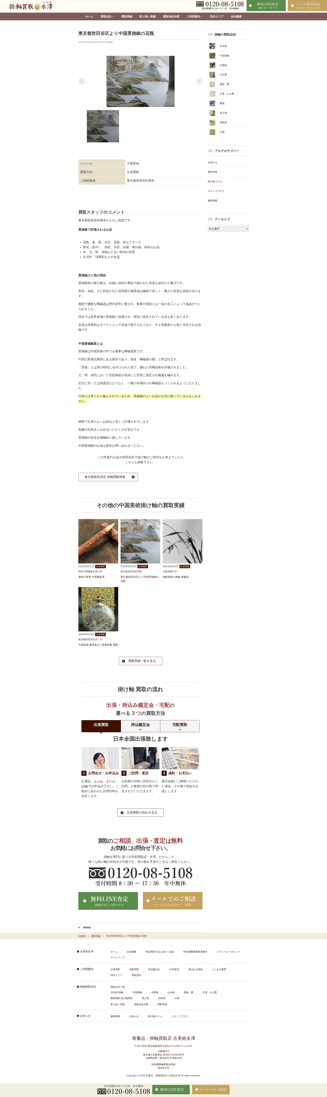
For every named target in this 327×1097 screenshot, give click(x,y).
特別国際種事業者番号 (195, 951)
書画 (222, 103)
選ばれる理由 (195, 969)
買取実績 (126, 16)
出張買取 (115, 969)
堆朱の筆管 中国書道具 (91, 576)
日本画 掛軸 (117, 992)
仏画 (222, 132)
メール (98, 781)
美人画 (223, 112)
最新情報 (212, 200)
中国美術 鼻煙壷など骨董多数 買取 (98, 644)
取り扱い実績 (147, 16)
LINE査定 (174, 969)
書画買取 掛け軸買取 (122, 998)
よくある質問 (219, 969)
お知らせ (212, 162)
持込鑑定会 (154, 969)
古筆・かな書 (227, 93)
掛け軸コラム (215, 181)
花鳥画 (223, 122)
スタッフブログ (216, 191)
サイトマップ (118, 957)
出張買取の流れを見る (142, 812)
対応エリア (217, 16)
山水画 (223, 74)
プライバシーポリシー (228, 951)
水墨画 (223, 65)
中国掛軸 (224, 55)
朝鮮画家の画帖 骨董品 (176, 576)
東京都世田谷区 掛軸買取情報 (105, 477)
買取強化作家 (171, 16)
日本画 (223, 46)
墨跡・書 (224, 84)
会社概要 (236, 16)
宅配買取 (134, 969)
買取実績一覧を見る (142, 661)
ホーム (89, 16)
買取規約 (136, 975)
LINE (84, 786)
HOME (81, 936)
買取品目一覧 (118, 987)
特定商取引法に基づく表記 (160, 951)
